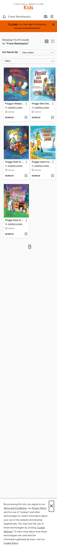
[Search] (4, 16)
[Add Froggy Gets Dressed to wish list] (52, 118)
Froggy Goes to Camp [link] (15, 220)
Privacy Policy (39, 508)
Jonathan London (15, 107)
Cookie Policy (11, 543)
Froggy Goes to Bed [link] (15, 162)
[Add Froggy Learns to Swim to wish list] (52, 176)
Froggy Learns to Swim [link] (41, 162)
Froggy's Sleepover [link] (15, 103)
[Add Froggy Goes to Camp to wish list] (26, 234)
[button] (46, 42)
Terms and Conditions (15, 508)
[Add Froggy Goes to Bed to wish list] (26, 176)
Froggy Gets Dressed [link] (41, 103)
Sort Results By (10, 52)
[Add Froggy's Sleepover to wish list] (26, 118)
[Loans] (45, 17)
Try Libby (13, 24)
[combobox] (22, 17)
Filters (8, 61)
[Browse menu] (52, 17)
